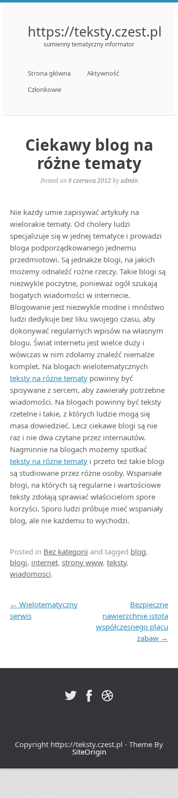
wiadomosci (30, 574)
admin (129, 180)
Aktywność (103, 73)
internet (44, 562)
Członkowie (44, 89)
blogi (18, 562)
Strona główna (49, 73)
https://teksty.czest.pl (95, 31)
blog (138, 551)
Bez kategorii (66, 551)
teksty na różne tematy (49, 378)
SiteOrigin (89, 751)
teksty (117, 562)
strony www (82, 562)
